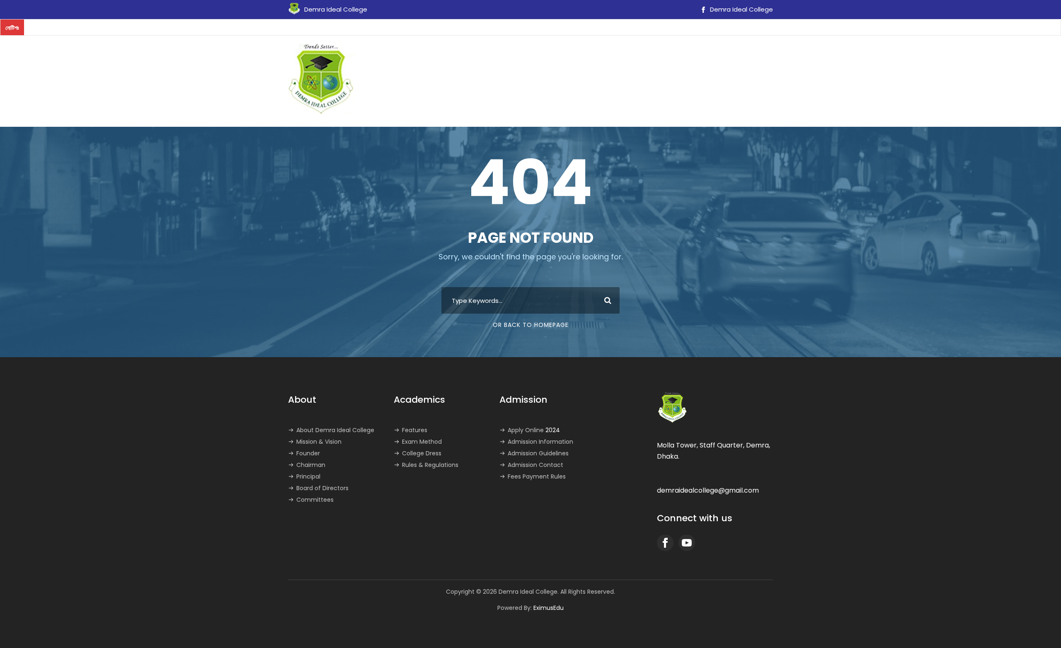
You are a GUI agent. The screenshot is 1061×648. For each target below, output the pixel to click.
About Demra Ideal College (335, 430)
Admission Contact (535, 465)
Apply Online (534, 430)
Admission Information (540, 442)
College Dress (421, 453)
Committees (315, 500)
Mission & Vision (319, 442)
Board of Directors (322, 488)
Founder (308, 453)
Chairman (310, 465)
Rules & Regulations (430, 465)
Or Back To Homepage (531, 325)
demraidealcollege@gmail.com (708, 490)
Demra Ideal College (740, 9)
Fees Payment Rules (537, 476)
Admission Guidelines (538, 453)
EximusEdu (548, 608)
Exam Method (422, 442)
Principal (308, 476)
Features (414, 430)
